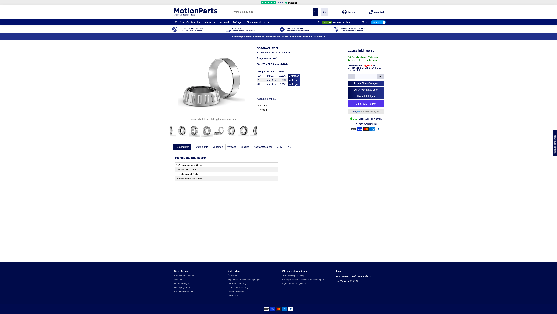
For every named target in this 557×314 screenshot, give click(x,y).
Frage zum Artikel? (267, 58)
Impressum (233, 295)
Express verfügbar (370, 111)
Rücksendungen (181, 283)
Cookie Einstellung (236, 291)
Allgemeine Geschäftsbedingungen (244, 280)
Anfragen (238, 22)
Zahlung (245, 147)
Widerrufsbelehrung (237, 283)
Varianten (218, 147)
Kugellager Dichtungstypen (294, 283)
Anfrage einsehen (554, 143)
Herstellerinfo (201, 147)
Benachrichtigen (366, 96)
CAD (279, 147)
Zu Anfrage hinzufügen (366, 89)
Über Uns (232, 276)
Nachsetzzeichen (263, 147)
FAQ (288, 147)
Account (352, 12)
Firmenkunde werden (259, 22)
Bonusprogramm (182, 287)
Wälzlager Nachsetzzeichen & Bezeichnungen (303, 280)
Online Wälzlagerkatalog (293, 276)
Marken (209, 22)
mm (324, 12)
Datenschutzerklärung (238, 287)
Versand (224, 22)
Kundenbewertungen (183, 291)
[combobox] (270, 12)
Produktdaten (182, 147)
